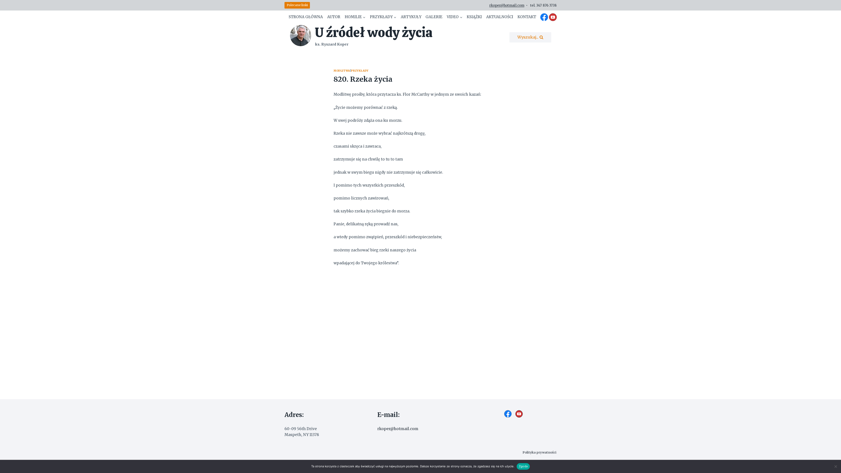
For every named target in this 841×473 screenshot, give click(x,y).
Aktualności (499, 16)
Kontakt (527, 16)
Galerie (434, 16)
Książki (474, 16)
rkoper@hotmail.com (506, 5)
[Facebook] (544, 17)
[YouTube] (553, 17)
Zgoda (523, 466)
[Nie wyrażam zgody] (835, 466)
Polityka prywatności (540, 452)
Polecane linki (297, 5)
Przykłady (359, 70)
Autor (333, 16)
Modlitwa (342, 70)
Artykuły (411, 16)
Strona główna (306, 16)
